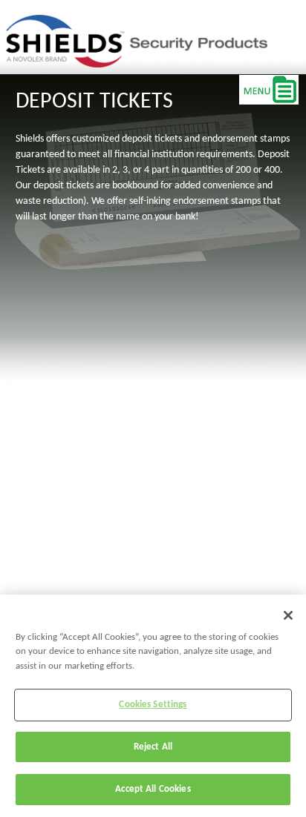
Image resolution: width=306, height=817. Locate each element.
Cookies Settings (152, 705)
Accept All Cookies (152, 789)
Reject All (153, 747)
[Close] (288, 615)
